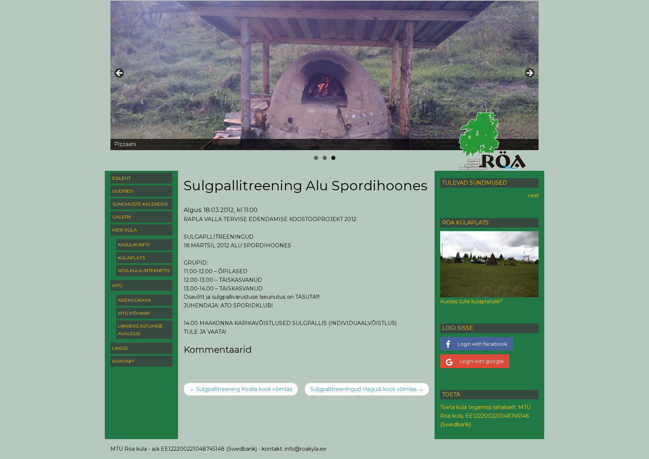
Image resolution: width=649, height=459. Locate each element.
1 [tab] (316, 158)
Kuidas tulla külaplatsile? (471, 301)
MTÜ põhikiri (134, 313)
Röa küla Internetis (144, 270)
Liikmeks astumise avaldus (140, 329)
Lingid (120, 348)
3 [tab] (333, 158)
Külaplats (131, 257)
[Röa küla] (493, 141)
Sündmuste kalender (140, 204)
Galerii (121, 217)
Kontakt (123, 361)
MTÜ (117, 285)
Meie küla (124, 230)
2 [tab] (325, 158)
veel (533, 195)
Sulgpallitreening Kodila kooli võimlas (240, 389)
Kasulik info (133, 244)
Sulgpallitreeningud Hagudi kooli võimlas (366, 389)
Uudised (122, 191)
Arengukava (134, 300)
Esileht (121, 178)
